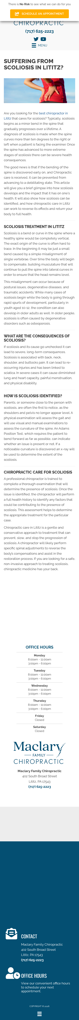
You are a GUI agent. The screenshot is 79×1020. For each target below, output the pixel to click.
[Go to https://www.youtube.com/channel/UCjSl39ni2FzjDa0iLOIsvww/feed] (42, 39)
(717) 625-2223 (39, 31)
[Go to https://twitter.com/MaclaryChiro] (36, 39)
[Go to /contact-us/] (42, 946)
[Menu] (39, 1014)
